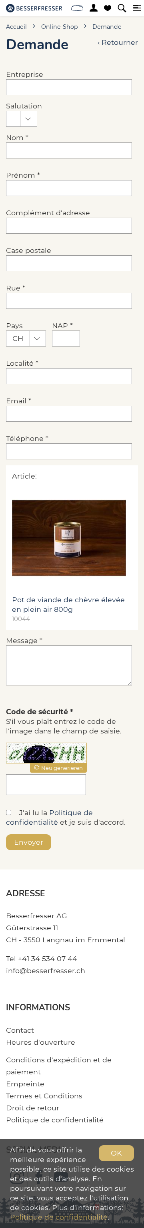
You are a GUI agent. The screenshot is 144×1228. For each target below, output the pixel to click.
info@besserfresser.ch (45, 970)
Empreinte (25, 1084)
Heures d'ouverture (40, 1042)
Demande (107, 26)
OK (116, 1153)
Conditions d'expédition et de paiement (59, 1066)
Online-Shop (59, 26)
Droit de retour (32, 1108)
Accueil (16, 26)
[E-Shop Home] (34, 8)
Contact (20, 1030)
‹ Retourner (118, 42)
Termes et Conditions (44, 1096)
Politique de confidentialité (55, 1120)
